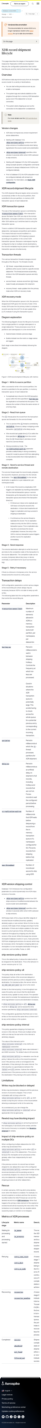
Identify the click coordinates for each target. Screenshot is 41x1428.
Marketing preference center (14, 1407)
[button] (32, 3)
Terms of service (8, 1403)
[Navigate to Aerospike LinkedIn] (22, 1417)
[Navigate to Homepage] (5, 3)
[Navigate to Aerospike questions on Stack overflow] (11, 1417)
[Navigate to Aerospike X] (18, 1417)
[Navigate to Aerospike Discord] (3, 1417)
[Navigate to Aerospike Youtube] (15, 1417)
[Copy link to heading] (13, 75)
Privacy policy (7, 1399)
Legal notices (7, 1394)
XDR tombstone (23, 1200)
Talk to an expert (19, 4)
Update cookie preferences (13, 1411)
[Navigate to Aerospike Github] (7, 1417)
